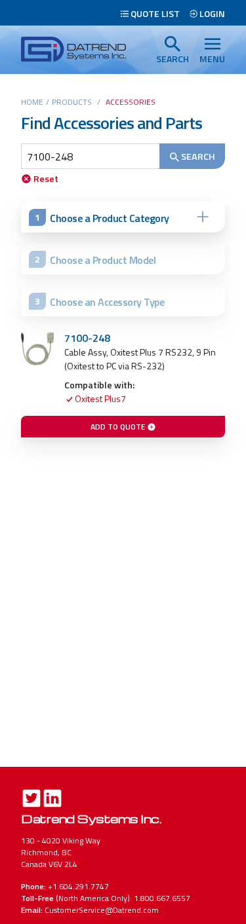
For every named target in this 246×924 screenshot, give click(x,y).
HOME (32, 102)
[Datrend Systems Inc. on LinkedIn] (52, 800)
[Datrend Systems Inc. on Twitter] (31, 800)
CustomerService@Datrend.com (102, 910)
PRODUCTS (72, 102)
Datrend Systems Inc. (91, 818)
